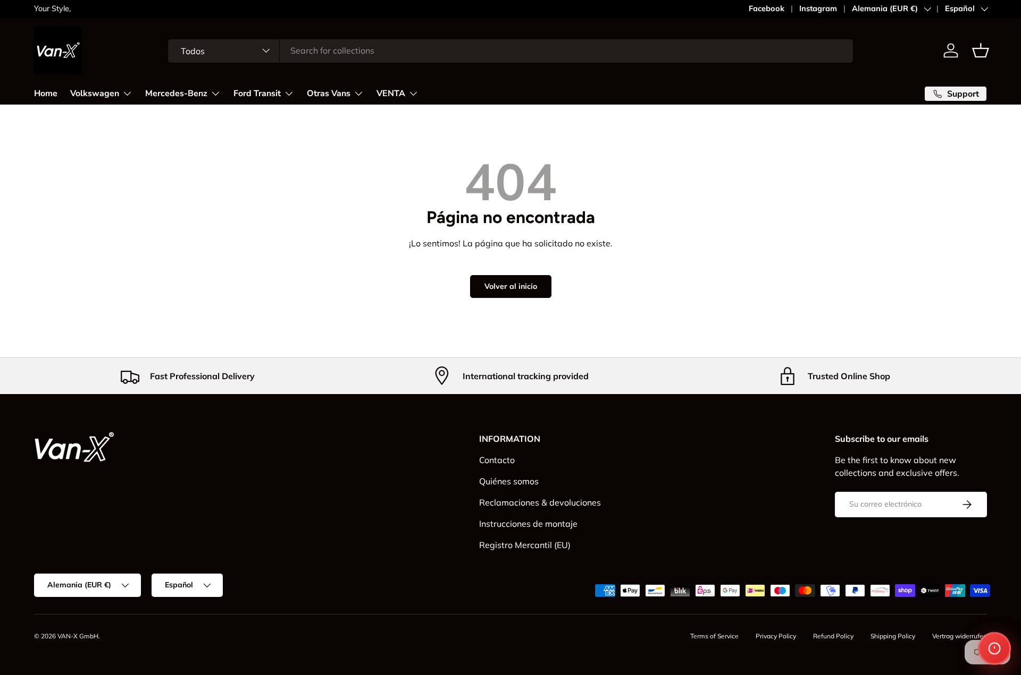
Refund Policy (833, 636)
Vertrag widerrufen (959, 636)
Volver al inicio (510, 286)
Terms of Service (714, 636)
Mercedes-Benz (176, 93)
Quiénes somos (509, 481)
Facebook (766, 8)
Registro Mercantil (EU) (525, 545)
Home (45, 93)
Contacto (497, 460)
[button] (980, 50)
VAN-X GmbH (77, 636)
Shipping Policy (893, 636)
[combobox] (510, 50)
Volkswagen (94, 93)
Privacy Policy (776, 636)
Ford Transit (257, 93)
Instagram (818, 8)
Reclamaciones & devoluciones (540, 502)
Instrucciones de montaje (528, 523)
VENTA (390, 93)
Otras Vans (328, 93)
